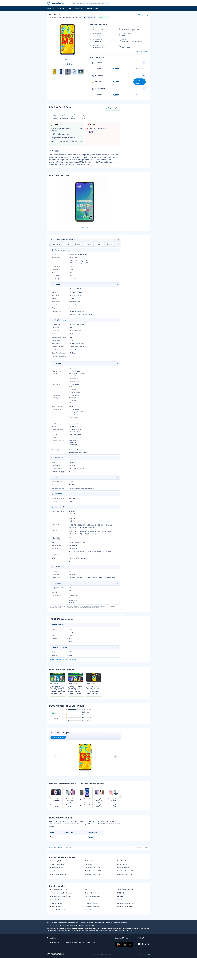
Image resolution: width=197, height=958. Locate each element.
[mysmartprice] (55, 3)
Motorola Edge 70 (57, 906)
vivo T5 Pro (88, 910)
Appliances (78, 8)
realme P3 (120, 896)
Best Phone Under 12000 (93, 867)
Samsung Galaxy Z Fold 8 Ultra (62, 893)
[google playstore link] (124, 946)
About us (59, 942)
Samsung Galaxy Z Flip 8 (93, 896)
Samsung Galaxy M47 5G (125, 903)
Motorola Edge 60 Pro (124, 906)
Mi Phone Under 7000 (124, 874)
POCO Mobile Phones (59, 847)
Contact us (51, 942)
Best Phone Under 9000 (125, 871)
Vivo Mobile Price (123, 861)
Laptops (60, 8)
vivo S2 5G (88, 889)
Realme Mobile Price (91, 864)
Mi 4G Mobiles (122, 864)
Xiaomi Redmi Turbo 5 (92, 906)
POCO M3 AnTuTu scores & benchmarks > (64, 659)
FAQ (93, 942)
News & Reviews (92, 8)
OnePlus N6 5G (57, 903)
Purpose (67, 942)
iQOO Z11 (120, 893)
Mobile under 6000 (58, 867)
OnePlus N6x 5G (57, 900)
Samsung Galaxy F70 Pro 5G (61, 896)
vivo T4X (87, 900)
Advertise (74, 942)
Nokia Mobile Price (123, 867)
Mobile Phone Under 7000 (93, 871)
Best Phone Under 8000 (59, 874)
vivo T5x (120, 900)
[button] (74, 3)
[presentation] (114, 239)
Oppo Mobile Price (58, 864)
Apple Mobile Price (58, 871)
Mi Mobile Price (89, 861)
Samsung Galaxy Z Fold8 (60, 889)
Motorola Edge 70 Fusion (93, 893)
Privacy (81, 942)
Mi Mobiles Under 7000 (92, 874)
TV (69, 8)
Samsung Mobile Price (59, 861)
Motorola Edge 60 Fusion (60, 910)
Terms (88, 942)
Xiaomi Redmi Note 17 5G (125, 889)
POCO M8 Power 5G (91, 903)
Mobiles (49, 8)
